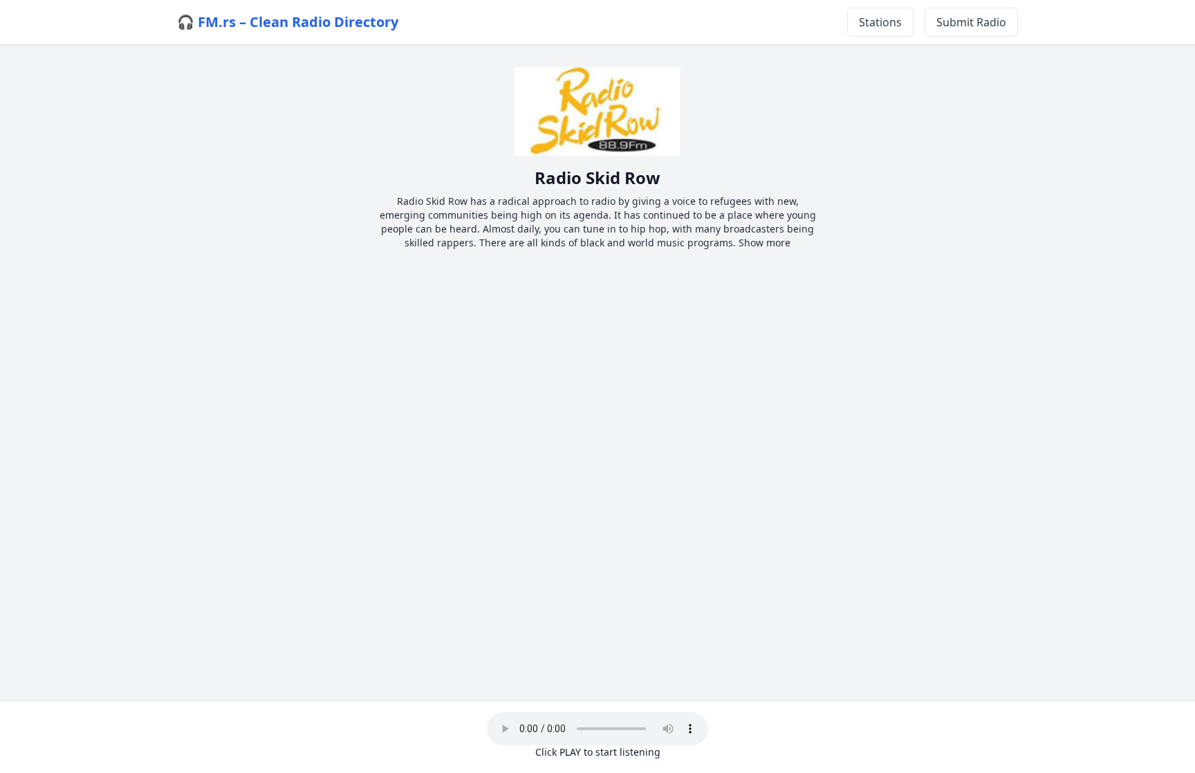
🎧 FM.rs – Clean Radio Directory (287, 21)
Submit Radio (971, 22)
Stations (880, 22)
